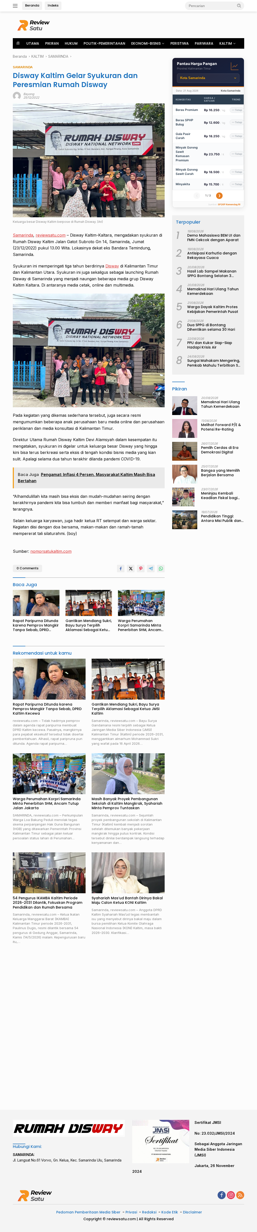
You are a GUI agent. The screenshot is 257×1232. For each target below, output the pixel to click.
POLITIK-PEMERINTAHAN (104, 43)
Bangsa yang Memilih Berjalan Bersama (220, 472)
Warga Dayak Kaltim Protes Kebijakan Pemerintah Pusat (212, 309)
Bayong (28, 94)
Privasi (131, 1212)
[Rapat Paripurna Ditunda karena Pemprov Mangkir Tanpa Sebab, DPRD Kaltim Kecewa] (36, 603)
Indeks (53, 5)
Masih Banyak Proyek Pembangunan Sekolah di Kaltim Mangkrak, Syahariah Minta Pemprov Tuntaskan (127, 803)
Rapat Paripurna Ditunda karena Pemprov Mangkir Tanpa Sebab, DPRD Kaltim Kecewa (36, 625)
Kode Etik (169, 1212)
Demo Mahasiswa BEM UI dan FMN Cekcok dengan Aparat (213, 237)
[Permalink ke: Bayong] (17, 95)
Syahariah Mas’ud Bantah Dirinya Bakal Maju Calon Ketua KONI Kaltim (127, 900)
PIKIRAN (52, 43)
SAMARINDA (23, 67)
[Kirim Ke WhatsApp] (161, 568)
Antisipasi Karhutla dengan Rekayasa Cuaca (212, 255)
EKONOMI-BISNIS (146, 43)
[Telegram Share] (151, 568)
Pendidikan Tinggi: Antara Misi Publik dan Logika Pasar (221, 518)
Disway (112, 265)
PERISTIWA (179, 43)
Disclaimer (192, 1212)
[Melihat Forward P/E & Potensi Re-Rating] (184, 428)
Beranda (32, 5)
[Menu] (16, 6)
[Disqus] (89, 1027)
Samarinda (23, 235)
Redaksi (149, 1212)
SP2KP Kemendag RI (229, 204)
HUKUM (71, 43)
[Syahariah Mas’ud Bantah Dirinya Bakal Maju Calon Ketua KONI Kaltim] (128, 872)
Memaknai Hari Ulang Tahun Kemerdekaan (213, 291)
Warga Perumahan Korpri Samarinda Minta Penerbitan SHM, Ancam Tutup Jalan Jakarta (139, 625)
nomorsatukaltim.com (51, 551)
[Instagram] (231, 1195)
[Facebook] (222, 1195)
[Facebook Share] (120, 568)
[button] (239, 6)
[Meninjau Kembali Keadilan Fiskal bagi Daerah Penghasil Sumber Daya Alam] (183, 497)
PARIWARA (204, 43)
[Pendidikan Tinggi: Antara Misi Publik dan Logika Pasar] (184, 519)
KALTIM (225, 43)
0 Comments (27, 568)
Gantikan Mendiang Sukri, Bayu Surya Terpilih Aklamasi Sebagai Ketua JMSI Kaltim (89, 625)
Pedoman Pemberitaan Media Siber (88, 1212)
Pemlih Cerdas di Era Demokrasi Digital (219, 449)
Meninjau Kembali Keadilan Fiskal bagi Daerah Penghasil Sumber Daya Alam (219, 495)
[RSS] (240, 1195)
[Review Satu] (34, 24)
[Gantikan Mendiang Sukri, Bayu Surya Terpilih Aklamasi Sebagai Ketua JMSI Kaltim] (89, 603)
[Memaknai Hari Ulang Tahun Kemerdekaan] (184, 405)
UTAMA (32, 43)
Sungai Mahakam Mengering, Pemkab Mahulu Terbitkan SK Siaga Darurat (213, 362)
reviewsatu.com (51, 235)
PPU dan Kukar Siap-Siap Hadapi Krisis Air (209, 345)
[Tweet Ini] (131, 568)
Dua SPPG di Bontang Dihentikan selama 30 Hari (211, 327)
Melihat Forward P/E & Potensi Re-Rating (221, 427)
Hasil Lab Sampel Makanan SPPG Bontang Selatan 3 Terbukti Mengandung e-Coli (213, 273)
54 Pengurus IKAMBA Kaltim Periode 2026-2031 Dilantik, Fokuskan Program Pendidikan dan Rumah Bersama (47, 903)
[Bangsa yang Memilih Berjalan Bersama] (184, 474)
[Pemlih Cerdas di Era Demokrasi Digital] (184, 451)
